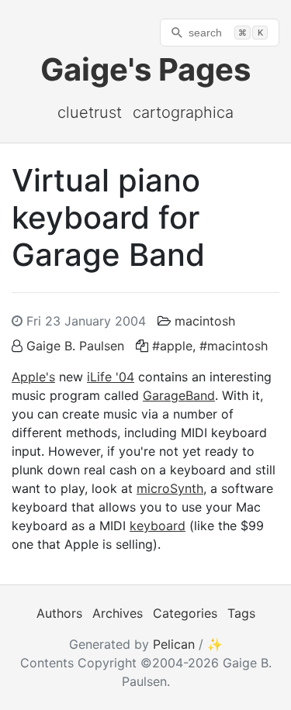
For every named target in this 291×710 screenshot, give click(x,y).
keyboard (157, 525)
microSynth (170, 488)
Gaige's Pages (145, 69)
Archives (117, 613)
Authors (59, 613)
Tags (241, 613)
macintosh (205, 321)
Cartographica (183, 112)
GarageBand (179, 395)
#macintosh (233, 345)
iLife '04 (110, 376)
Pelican (174, 644)
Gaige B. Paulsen (75, 345)
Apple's (33, 376)
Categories (185, 613)
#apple (172, 345)
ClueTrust (89, 112)
